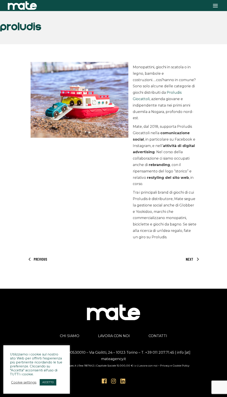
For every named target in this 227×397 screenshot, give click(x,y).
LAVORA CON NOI (114, 336)
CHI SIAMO (69, 336)
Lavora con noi (148, 365)
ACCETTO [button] (48, 382)
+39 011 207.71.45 (159, 352)
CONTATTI (158, 336)
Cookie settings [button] (23, 382)
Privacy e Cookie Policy (175, 365)
